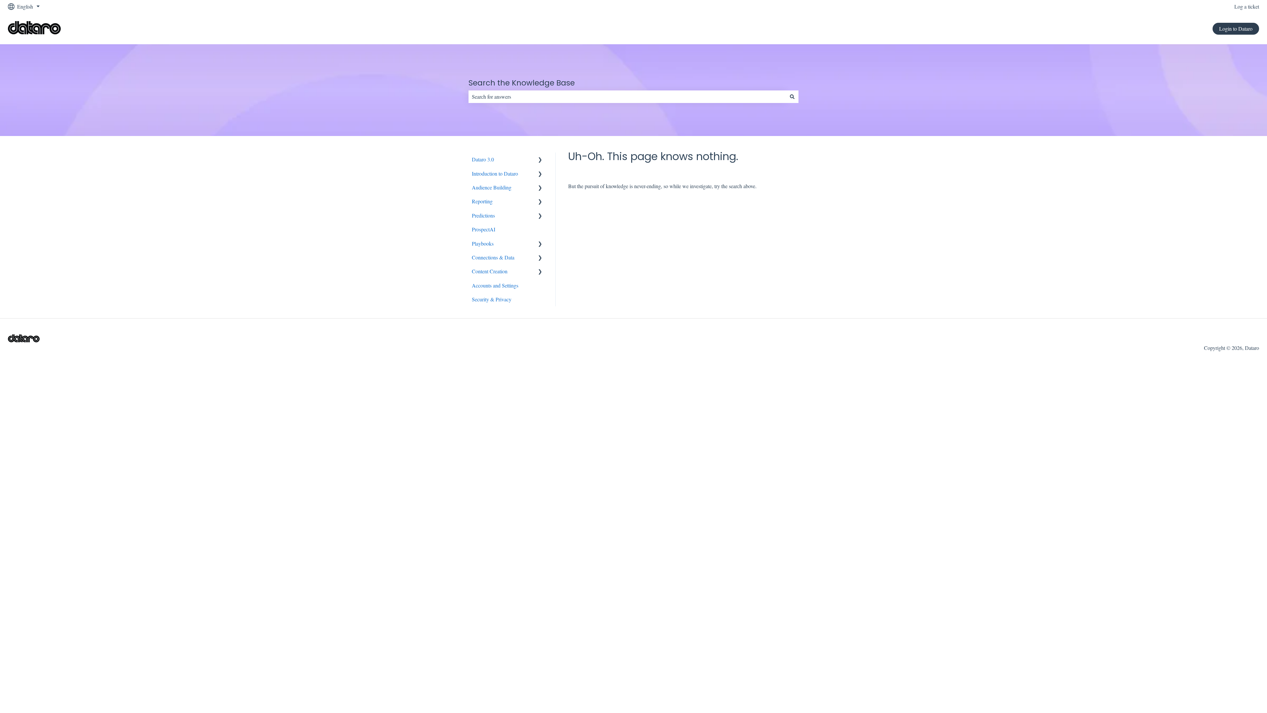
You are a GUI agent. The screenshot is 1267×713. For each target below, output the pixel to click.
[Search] (792, 96)
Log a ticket (1246, 6)
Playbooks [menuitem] (483, 243)
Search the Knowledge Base (522, 83)
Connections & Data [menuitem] (493, 257)
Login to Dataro (1235, 28)
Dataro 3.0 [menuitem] (483, 159)
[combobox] (627, 96)
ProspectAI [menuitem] (483, 229)
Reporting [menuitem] (482, 201)
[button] (540, 160)
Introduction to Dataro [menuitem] (495, 173)
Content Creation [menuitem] (489, 271)
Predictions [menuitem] (483, 215)
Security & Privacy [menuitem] (491, 299)
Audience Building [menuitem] (491, 187)
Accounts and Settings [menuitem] (495, 285)
